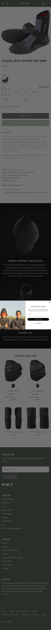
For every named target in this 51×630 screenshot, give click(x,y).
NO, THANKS (38, 323)
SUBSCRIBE (38, 319)
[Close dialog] (49, 302)
